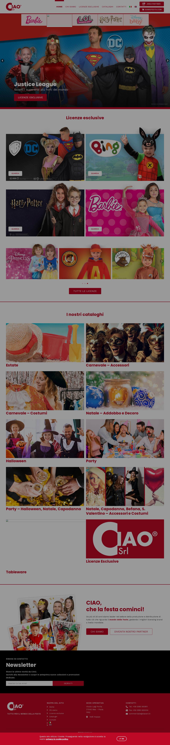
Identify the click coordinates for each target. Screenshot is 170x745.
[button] (122, 738)
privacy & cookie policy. (57, 739)
